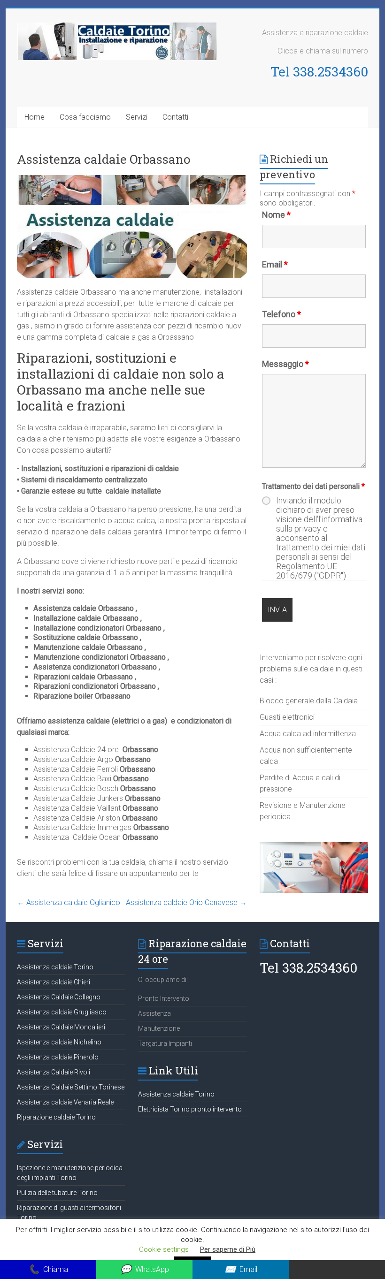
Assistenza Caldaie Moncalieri (61, 1027)
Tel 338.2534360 (319, 71)
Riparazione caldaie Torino (56, 1117)
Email (275, 264)
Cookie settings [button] (164, 1249)
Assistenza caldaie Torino (55, 967)
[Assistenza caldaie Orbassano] (131, 179)
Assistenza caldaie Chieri (53, 982)
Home (34, 117)
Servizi (136, 117)
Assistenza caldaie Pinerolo (58, 1057)
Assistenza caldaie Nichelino (59, 1042)
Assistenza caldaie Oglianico (68, 902)
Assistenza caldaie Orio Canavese (186, 902)
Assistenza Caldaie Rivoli (53, 1072)
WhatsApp (144, 1269)
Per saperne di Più (227, 1249)
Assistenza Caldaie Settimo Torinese (70, 1087)
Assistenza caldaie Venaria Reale (65, 1102)
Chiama (48, 1269)
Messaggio (285, 364)
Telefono (281, 314)
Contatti (175, 117)
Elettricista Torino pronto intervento (190, 1109)
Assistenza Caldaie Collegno (58, 997)
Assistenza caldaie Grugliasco (62, 1012)
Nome (276, 215)
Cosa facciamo (85, 117)
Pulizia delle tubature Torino (57, 1192)
